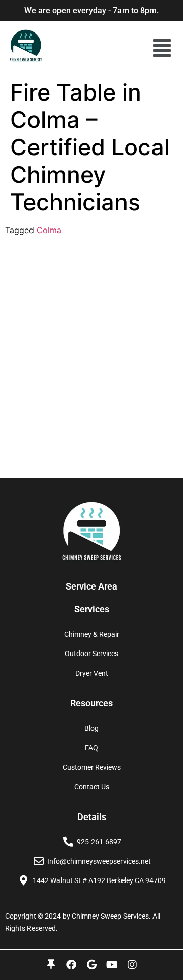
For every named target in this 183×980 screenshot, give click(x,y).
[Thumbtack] (51, 965)
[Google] (91, 965)
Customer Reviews (92, 767)
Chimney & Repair (91, 634)
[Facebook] (71, 965)
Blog (91, 728)
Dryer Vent (91, 673)
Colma (49, 230)
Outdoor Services (91, 653)
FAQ (91, 748)
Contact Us (91, 786)
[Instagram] (132, 965)
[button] (162, 48)
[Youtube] (112, 965)
